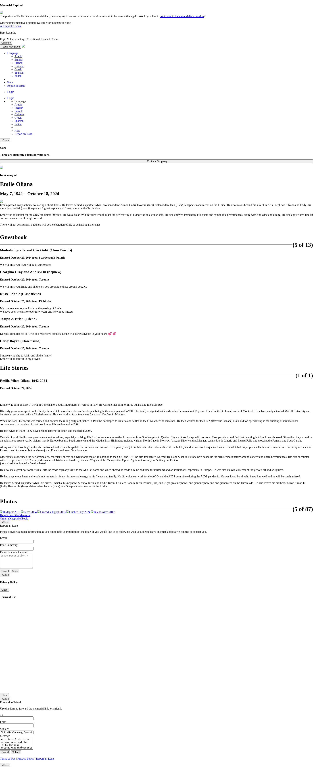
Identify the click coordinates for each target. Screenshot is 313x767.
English (18, 59)
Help (10, 82)
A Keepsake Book (10, 26)
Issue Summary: (9, 545)
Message (5, 735)
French (18, 62)
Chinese (19, 66)
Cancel (5, 571)
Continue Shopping (156, 161)
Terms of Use (7, 758)
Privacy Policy (25, 758)
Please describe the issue (14, 552)
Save (15, 571)
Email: (3, 537)
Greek (18, 69)
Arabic (18, 56)
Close (4, 589)
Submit (16, 752)
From (3, 721)
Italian (18, 75)
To (1, 714)
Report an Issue (16, 85)
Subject (4, 728)
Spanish (19, 72)
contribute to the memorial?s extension (182, 16)
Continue (6, 42)
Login (10, 91)
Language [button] (13, 53)
